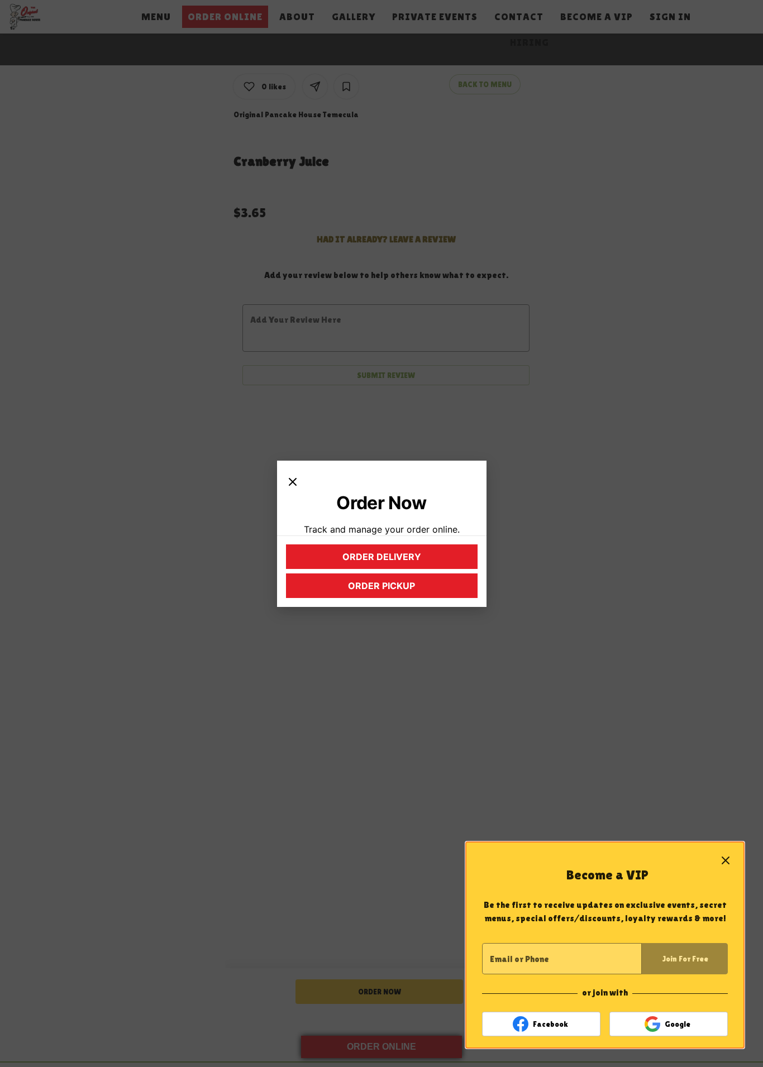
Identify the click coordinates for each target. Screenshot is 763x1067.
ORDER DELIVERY (403, 559)
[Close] (293, 481)
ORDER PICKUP (406, 588)
